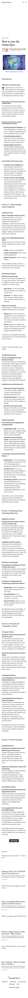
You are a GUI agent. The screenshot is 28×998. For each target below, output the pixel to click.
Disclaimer (12, 984)
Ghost (17, 987)
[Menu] (26, 2)
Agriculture (5, 38)
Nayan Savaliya (21, 49)
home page (14, 840)
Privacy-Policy (22, 981)
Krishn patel (12, 49)
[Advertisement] (14, 20)
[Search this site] (23, 2)
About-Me (4, 981)
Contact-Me (12, 981)
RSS (18, 984)
